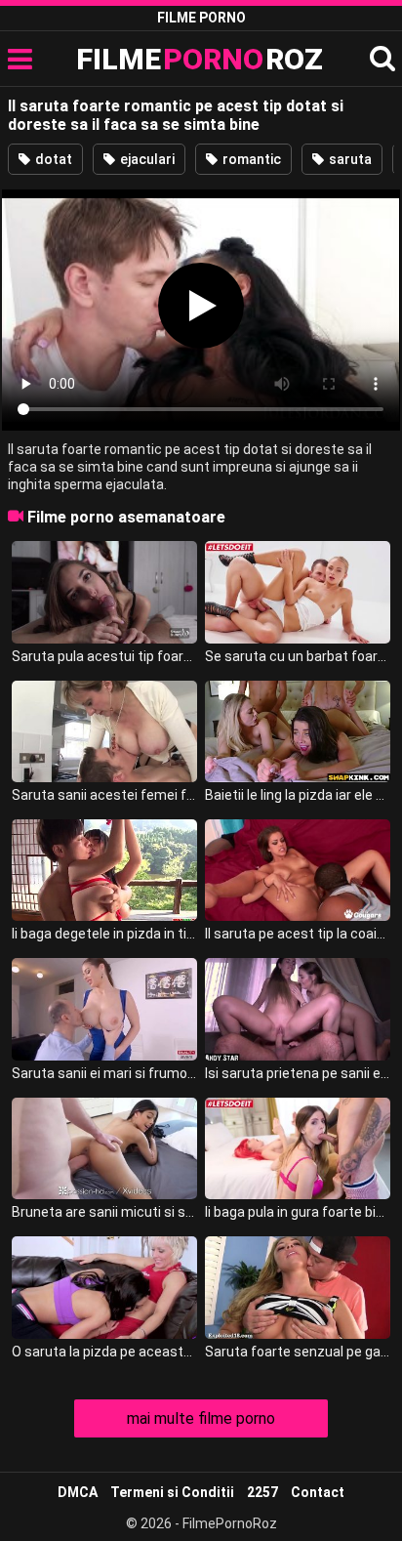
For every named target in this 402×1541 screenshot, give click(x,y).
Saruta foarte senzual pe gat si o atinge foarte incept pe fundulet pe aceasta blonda (297, 1351)
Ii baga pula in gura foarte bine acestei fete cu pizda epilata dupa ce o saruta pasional (297, 1212)
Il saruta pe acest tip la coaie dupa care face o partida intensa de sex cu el (297, 933)
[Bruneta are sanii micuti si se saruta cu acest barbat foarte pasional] (104, 1148)
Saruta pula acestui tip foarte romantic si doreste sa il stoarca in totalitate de (104, 656)
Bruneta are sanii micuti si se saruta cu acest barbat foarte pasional (104, 1212)
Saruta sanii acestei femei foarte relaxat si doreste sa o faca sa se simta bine (104, 795)
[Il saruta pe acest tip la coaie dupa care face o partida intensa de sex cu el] (297, 870)
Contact (317, 1492)
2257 (262, 1492)
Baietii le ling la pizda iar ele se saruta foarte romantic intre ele (297, 795)
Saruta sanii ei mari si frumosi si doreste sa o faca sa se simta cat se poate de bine (104, 1073)
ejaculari (146, 159)
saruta (349, 159)
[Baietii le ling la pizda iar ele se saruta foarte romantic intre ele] (297, 731)
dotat (52, 159)
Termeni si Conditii (172, 1492)
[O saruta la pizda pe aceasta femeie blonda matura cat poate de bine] (104, 1287)
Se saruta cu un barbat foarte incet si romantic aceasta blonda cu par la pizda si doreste (297, 656)
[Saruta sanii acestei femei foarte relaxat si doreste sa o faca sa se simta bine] (104, 731)
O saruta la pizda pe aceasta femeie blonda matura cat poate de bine (104, 1351)
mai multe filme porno (201, 1418)
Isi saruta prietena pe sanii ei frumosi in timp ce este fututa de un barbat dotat (297, 1073)
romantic (250, 159)
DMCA (78, 1492)
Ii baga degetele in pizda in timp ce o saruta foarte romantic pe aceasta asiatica (104, 933)
